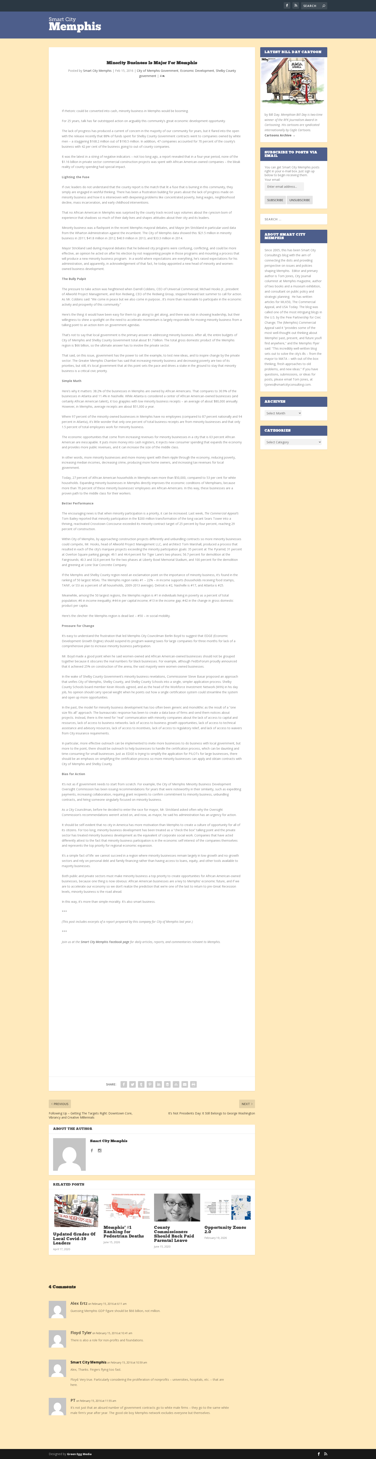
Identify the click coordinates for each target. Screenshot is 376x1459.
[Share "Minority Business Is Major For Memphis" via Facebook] (123, 1084)
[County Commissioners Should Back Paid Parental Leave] (177, 1207)
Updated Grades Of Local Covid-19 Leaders (74, 1238)
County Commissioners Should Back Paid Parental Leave (174, 1234)
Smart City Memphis (97, 71)
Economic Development (197, 71)
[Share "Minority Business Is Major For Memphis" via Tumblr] (141, 1084)
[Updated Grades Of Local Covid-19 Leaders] (76, 1211)
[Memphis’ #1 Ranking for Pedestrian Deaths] (127, 1207)
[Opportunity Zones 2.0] (228, 1207)
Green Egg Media (79, 1454)
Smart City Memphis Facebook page (105, 942)
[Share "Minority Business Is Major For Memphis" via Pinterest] (150, 1084)
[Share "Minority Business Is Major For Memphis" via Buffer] (167, 1084)
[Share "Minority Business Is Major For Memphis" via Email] (184, 1084)
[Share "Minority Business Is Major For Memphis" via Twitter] (132, 1084)
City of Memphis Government (157, 71)
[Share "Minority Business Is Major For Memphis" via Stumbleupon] (176, 1084)
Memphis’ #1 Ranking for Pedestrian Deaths (124, 1232)
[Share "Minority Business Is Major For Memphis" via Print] (193, 1084)
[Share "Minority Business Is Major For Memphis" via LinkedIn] (158, 1084)
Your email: (272, 180)
